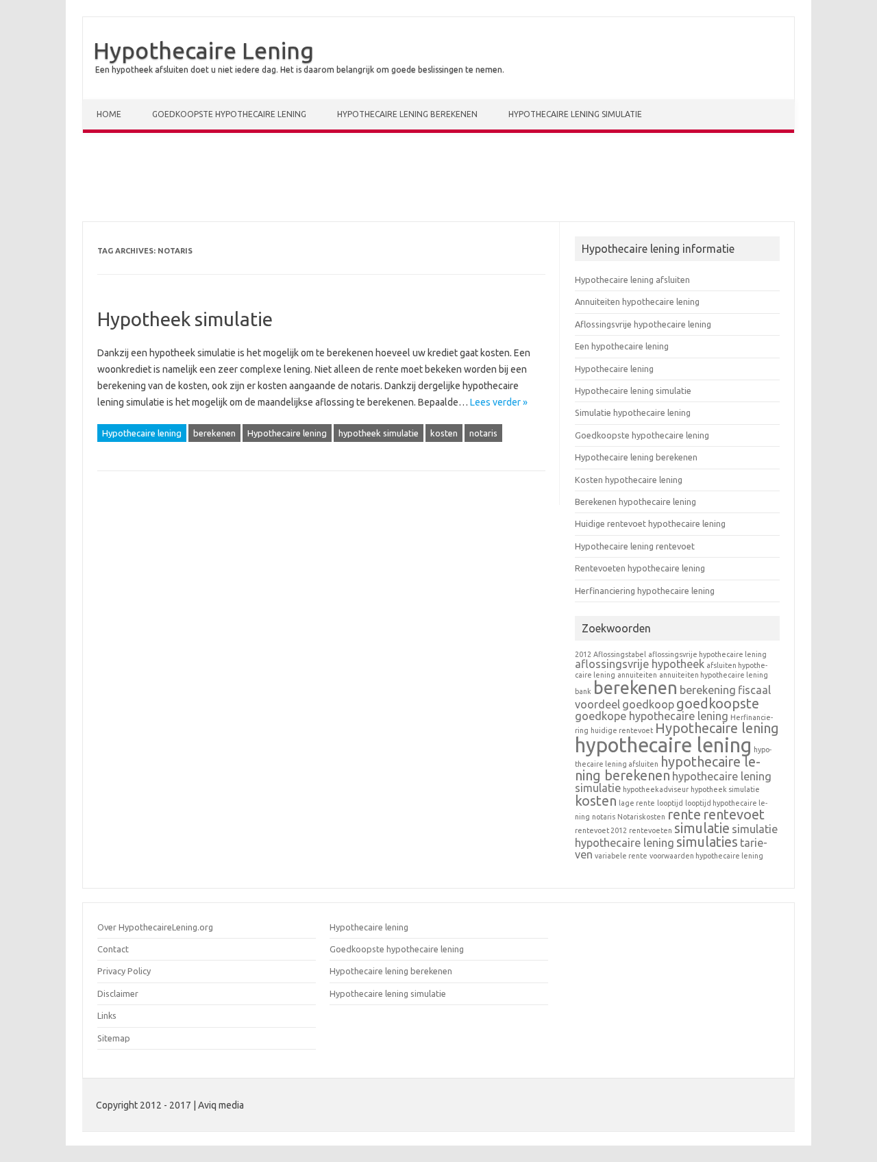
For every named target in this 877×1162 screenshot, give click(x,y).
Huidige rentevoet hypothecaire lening (650, 523)
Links (106, 1015)
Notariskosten (641, 817)
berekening (708, 690)
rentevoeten (650, 830)
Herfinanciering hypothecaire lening (645, 590)
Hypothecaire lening (142, 433)
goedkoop (648, 704)
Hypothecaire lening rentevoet (635, 546)
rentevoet (734, 814)
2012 (583, 654)
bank (583, 691)
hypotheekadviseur (656, 789)
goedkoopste (717, 703)
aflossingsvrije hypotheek (639, 664)
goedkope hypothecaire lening (651, 716)
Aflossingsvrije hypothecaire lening (643, 324)
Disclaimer (117, 993)
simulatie (702, 828)
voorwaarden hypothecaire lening (706, 856)
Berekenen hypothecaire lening (635, 501)
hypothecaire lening (663, 745)
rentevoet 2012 (601, 830)
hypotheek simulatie (378, 433)
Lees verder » (499, 402)
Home (109, 114)
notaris (483, 433)
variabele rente (621, 856)
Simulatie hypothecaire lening (633, 412)
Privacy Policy (124, 971)
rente (684, 814)
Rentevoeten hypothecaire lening (640, 568)
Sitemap (113, 1038)
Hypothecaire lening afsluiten (632, 279)
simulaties (707, 842)
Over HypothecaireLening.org (155, 927)
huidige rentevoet (622, 730)
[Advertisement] (438, 180)
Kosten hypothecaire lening (628, 479)
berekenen (214, 433)
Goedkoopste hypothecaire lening (229, 114)
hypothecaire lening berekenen (668, 768)
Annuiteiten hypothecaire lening (637, 301)
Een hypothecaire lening (622, 346)
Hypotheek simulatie (185, 319)
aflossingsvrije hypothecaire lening (707, 654)
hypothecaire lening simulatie (673, 782)
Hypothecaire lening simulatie (575, 114)
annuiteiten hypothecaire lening (713, 675)
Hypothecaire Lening (203, 50)
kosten (444, 433)
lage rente (637, 803)
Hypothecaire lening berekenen (407, 114)
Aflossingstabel (619, 654)
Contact (113, 949)
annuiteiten (637, 675)
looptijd (670, 803)
